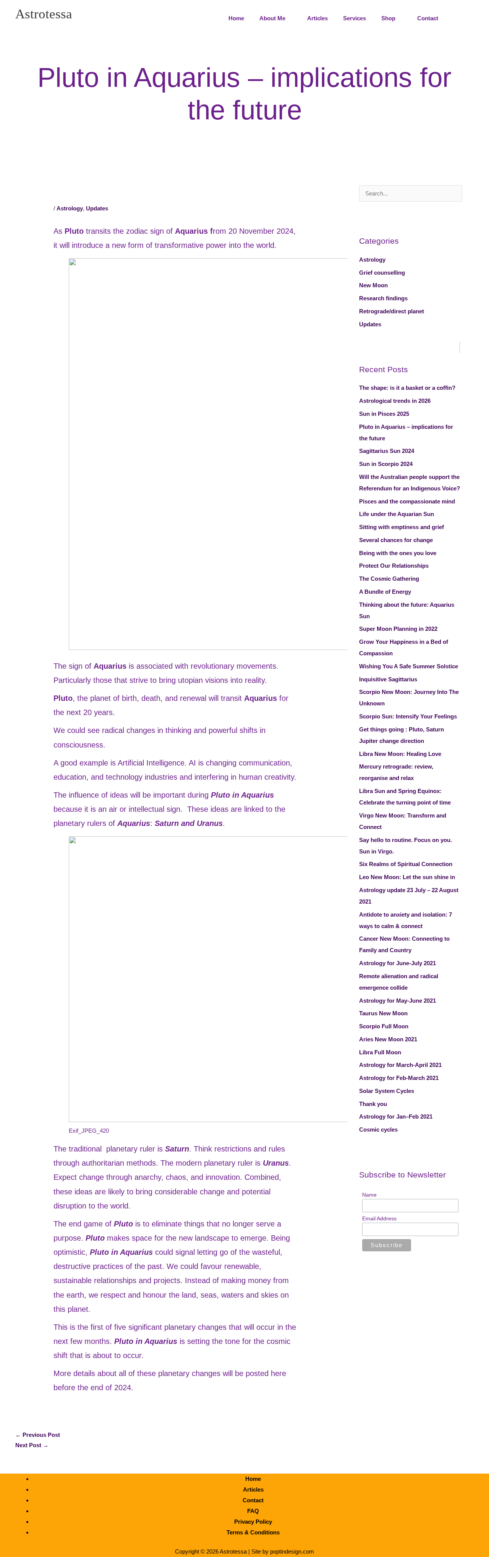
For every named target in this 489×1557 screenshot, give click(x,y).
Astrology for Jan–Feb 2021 (395, 1116)
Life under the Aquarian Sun (396, 514)
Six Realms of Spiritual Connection (405, 864)
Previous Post (37, 1435)
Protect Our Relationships (394, 565)
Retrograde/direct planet (391, 311)
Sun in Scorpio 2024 (386, 464)
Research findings (383, 298)
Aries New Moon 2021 (388, 1039)
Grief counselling (382, 272)
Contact (253, 1500)
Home (253, 1479)
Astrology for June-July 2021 (397, 963)
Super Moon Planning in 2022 (398, 628)
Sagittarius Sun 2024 (386, 451)
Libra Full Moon (380, 1052)
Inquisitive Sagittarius (388, 679)
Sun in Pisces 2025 (384, 413)
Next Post (32, 1445)
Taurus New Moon (383, 1013)
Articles (253, 1489)
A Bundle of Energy (385, 591)
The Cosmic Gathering (389, 578)
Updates (97, 208)
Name (369, 1195)
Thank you (373, 1104)
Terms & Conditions (253, 1532)
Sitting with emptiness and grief (401, 527)
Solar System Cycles (386, 1091)
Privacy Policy (253, 1521)
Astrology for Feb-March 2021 (399, 1078)
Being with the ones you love (397, 553)
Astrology (70, 208)
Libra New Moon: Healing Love (400, 754)
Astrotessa (43, 14)
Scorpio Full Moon (383, 1026)
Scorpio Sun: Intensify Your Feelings (408, 716)
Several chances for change (396, 540)
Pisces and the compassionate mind (407, 501)
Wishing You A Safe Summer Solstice (408, 666)
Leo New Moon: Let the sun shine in (407, 877)
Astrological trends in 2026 (395, 400)
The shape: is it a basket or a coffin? (407, 387)
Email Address (379, 1218)
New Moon (373, 285)
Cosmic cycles (378, 1129)
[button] (463, 18)
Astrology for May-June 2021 (397, 1000)
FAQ (253, 1511)
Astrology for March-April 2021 (400, 1065)
